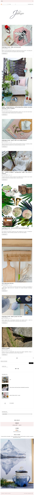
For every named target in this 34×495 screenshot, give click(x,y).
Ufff (10, 379)
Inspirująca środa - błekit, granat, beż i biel (12, 316)
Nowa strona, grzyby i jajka (15, 395)
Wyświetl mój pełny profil (17, 431)
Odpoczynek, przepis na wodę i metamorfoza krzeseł (19, 387)
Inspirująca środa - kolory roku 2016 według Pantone (14, 140)
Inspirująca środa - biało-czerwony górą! (11, 47)
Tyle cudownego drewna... (8, 283)
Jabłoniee (6, 493)
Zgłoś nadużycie (17, 420)
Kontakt (20, 425)
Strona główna (15, 425)
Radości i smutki (6, 348)
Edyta (17, 430)
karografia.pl (30, 493)
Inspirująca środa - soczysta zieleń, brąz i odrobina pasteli (15, 228)
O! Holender (12, 403)
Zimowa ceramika (17, 434)
